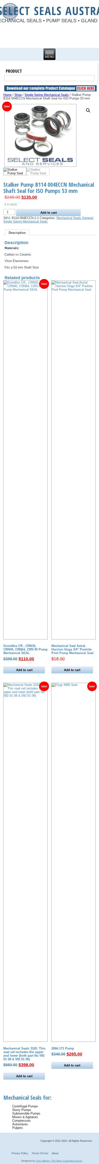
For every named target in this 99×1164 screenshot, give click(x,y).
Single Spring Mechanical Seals (47, 95)
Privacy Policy (20, 1153)
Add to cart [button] (24, 670)
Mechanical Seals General (74, 218)
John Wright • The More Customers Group (59, 1160)
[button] (88, 110)
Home (7, 95)
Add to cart (48, 212)
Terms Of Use (40, 1153)
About (55, 1153)
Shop (18, 95)
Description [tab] (17, 233)
